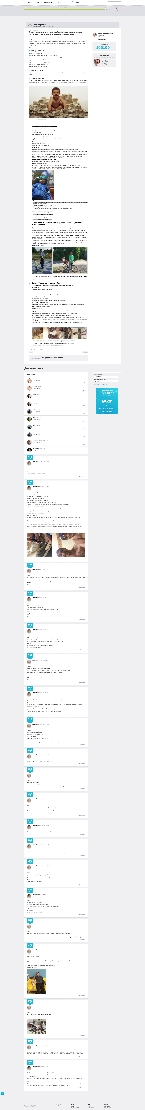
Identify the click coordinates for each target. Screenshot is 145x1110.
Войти (118, 2)
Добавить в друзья (102, 39)
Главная (30, 2)
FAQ (89, 1106)
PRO (89, 1104)
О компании (107, 1107)
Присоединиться (107, 411)
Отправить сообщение (102, 37)
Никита (34, 394)
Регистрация (112, 2)
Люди (59, 2)
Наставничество (48, 2)
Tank (34, 409)
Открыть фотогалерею (42, 119)
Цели (38, 2)
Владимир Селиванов (37, 440)
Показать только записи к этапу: (101, 379)
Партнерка (107, 1106)
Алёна (34, 378)
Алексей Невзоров (105, 34)
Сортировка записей (98, 374)
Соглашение (91, 1107)
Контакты (106, 1104)
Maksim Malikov (36, 448)
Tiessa (34, 417)
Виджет (85, 352)
